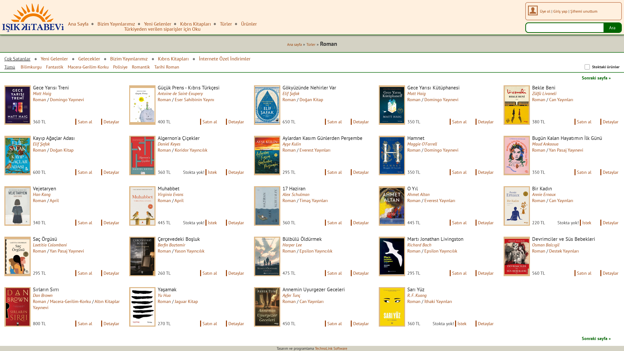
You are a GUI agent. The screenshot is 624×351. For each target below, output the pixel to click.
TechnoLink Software (331, 348)
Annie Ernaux (544, 194)
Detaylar (111, 122)
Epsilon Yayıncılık (316, 251)
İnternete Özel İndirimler (225, 59)
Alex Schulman (296, 194)
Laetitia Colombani (50, 245)
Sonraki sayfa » (596, 78)
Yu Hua (164, 295)
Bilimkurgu (31, 67)
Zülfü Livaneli (544, 93)
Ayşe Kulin (292, 144)
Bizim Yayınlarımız (129, 59)
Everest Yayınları (315, 150)
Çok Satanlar (17, 58)
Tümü (9, 67)
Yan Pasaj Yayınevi (566, 150)
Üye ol (545, 11)
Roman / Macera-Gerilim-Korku (62, 301)
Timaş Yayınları (313, 200)
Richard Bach (419, 245)
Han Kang (41, 194)
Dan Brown (42, 295)
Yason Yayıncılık (190, 251)
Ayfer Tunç (292, 295)
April (54, 200)
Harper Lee (292, 245)
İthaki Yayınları (438, 301)
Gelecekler (89, 59)
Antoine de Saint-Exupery (180, 93)
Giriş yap (560, 11)
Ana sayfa (294, 44)
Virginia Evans (170, 194)
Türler (310, 44)
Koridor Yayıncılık (191, 150)
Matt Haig (42, 93)
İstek (212, 172)
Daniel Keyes (169, 144)
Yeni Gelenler (54, 59)
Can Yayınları (561, 99)
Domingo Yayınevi (67, 99)
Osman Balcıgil (545, 245)
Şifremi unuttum (583, 11)
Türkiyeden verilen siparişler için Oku (162, 29)
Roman (39, 99)
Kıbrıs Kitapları (173, 59)
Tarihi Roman (166, 67)
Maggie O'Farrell (422, 144)
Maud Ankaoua (545, 144)
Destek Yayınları (564, 251)
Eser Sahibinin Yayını (194, 99)
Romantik (141, 67)
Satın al (85, 122)
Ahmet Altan (418, 194)
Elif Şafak (291, 93)
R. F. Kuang (417, 295)
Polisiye (120, 67)
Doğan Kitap (311, 99)
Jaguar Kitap (186, 301)
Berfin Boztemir (171, 245)
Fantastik (54, 67)
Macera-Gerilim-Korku (88, 67)
